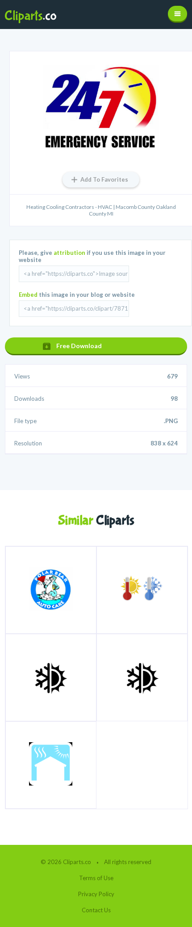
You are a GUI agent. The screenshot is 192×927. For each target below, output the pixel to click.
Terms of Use (96, 877)
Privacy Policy (96, 894)
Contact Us (96, 910)
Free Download (79, 345)
